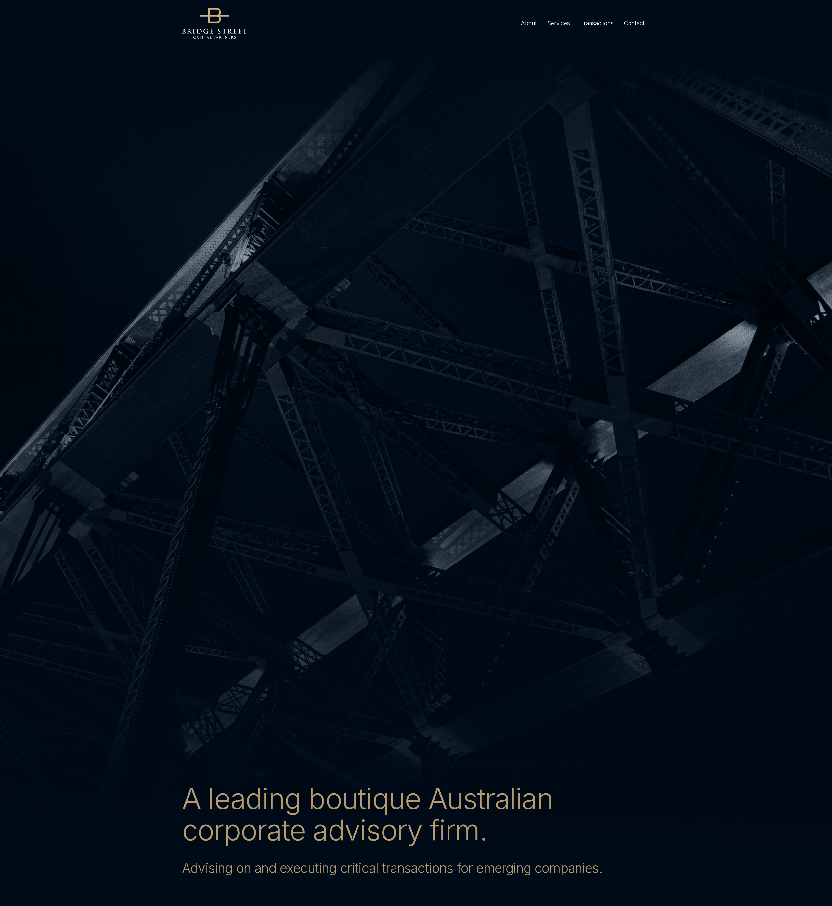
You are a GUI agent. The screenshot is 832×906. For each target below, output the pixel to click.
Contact (634, 23)
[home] (214, 23)
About (529, 23)
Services (558, 23)
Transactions (597, 23)
